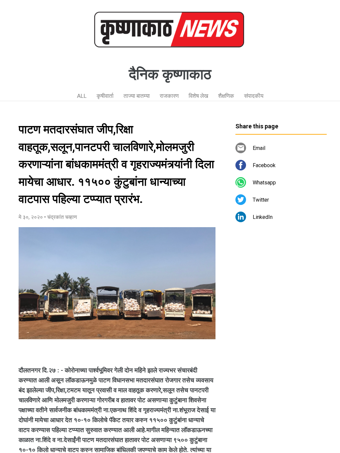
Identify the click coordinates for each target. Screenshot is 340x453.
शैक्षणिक (226, 96)
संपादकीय (253, 96)
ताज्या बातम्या (137, 96)
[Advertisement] (281, 288)
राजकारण (169, 96)
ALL (82, 96)
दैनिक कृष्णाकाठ (170, 74)
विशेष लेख (198, 96)
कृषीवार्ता (105, 96)
